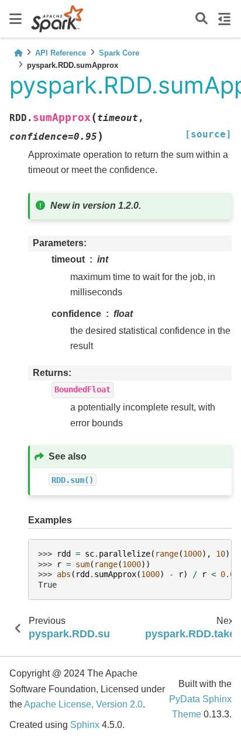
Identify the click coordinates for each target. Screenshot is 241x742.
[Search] (201, 19)
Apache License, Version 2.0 (83, 704)
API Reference (60, 53)
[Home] (18, 53)
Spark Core (119, 53)
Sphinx (84, 725)
